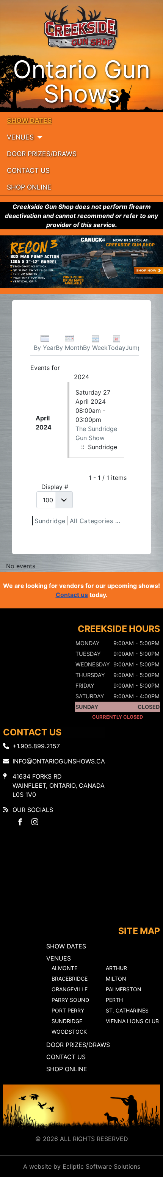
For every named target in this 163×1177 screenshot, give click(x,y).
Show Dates (29, 120)
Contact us (72, 595)
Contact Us (28, 170)
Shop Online (29, 187)
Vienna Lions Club (132, 1021)
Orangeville (70, 989)
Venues (20, 137)
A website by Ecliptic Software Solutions (81, 1166)
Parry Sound (70, 1000)
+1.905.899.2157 (36, 746)
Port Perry (68, 1010)
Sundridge (50, 521)
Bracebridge (70, 978)
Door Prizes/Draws (42, 154)
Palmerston (123, 989)
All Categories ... (95, 521)
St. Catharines (127, 1010)
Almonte (64, 968)
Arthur (116, 968)
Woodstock (69, 1031)
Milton (116, 978)
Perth (114, 1000)
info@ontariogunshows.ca (59, 761)
